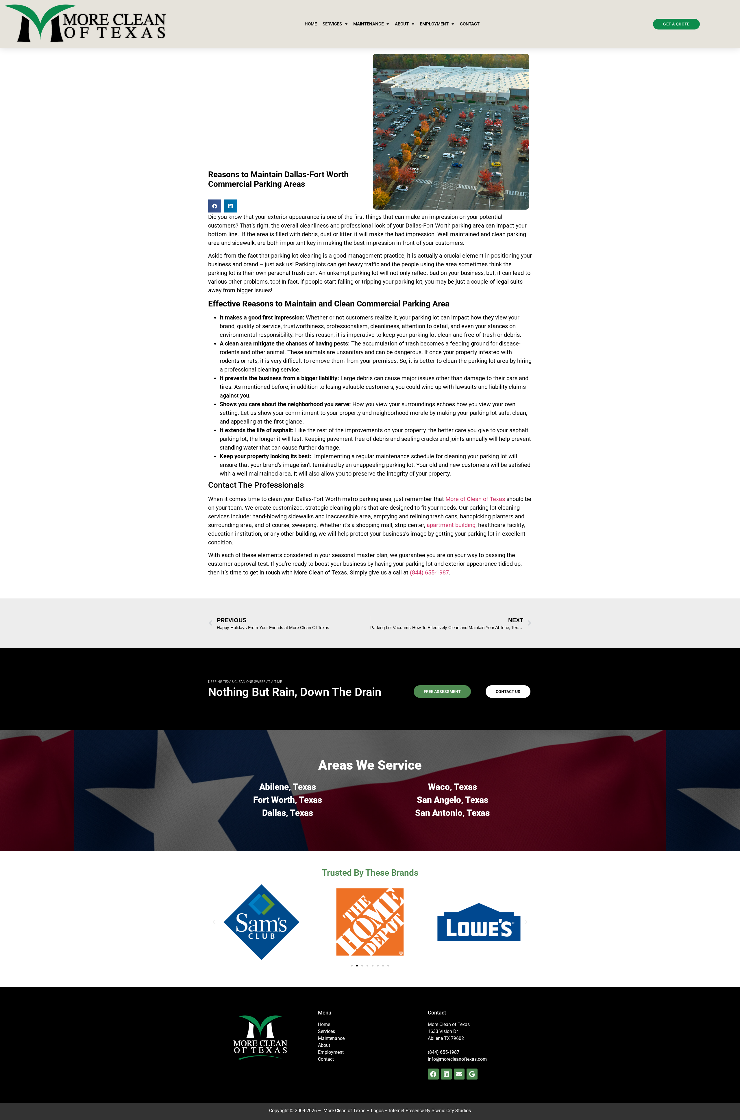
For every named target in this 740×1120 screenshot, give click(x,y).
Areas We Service (370, 765)
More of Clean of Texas (475, 499)
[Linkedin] (446, 1074)
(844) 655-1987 (429, 572)
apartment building (451, 525)
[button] (214, 205)
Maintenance (368, 24)
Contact (470, 24)
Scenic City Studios (451, 1110)
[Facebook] (433, 1074)
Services (332, 24)
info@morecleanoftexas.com (457, 1059)
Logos (377, 1110)
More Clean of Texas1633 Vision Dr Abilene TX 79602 (449, 1031)
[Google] (472, 1074)
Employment (434, 24)
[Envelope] (459, 1074)
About (402, 24)
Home (311, 24)
